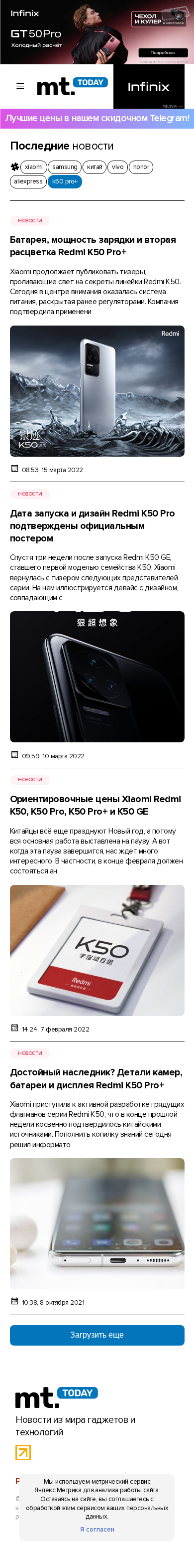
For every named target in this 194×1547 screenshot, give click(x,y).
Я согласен (97, 1530)
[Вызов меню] (20, 86)
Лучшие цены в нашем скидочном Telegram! (97, 118)
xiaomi (34, 167)
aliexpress (28, 181)
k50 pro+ (65, 181)
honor (141, 167)
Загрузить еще (97, 1335)
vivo (117, 167)
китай (94, 167)
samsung (64, 167)
